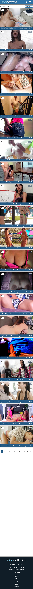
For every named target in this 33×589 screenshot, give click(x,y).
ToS (16, 581)
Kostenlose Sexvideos (16, 570)
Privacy (16, 586)
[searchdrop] (26, 2)
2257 (16, 584)
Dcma (16, 579)
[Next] (30, 451)
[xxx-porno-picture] (9, 2)
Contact (16, 576)
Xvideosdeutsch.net (16, 564)
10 (24, 451)
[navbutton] (30, 2)
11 (28, 451)
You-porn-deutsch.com (16, 567)
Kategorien (16, 572)
